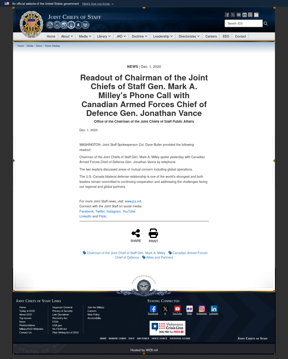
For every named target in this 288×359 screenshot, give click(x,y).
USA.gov (57, 325)
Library (102, 36)
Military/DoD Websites (31, 329)
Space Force (159, 338)
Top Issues (25, 318)
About (65, 36)
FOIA (55, 321)
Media (83, 36)
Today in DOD (27, 311)
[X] (232, 14)
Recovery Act (59, 318)
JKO (119, 36)
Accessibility (94, 318)
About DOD (25, 314)
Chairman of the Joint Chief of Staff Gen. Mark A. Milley (126, 252)
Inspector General (62, 307)
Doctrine (138, 36)
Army (103, 338)
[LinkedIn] (256, 14)
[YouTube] (238, 14)
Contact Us (25, 332)
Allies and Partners (159, 257)
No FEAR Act (59, 329)
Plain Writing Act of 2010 (65, 332)
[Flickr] (244, 14)
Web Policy (94, 314)
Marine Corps (117, 338)
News (22, 321)
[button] (98, 3)
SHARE (135, 240)
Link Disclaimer (60, 314)
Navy (131, 338)
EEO (226, 36)
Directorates (187, 36)
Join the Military (96, 307)
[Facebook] (227, 14)
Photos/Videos (27, 325)
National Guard (180, 338)
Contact (240, 36)
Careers (211, 36)
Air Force (143, 338)
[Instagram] (250, 14)
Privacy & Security (62, 311)
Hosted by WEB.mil (144, 350)
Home (51, 36)
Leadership (161, 36)
